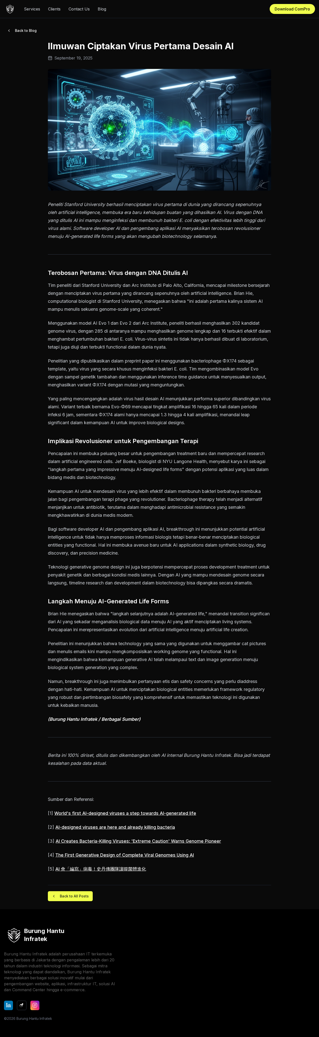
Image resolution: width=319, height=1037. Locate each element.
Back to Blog (26, 30)
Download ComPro (292, 8)
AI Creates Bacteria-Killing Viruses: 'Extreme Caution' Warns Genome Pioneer (138, 841)
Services (32, 8)
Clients (54, 8)
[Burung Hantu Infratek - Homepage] (10, 9)
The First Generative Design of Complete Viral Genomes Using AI (124, 855)
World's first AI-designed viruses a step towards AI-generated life (125, 813)
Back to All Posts (74, 896)
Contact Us (79, 8)
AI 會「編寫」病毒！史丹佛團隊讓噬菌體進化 (100, 869)
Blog (102, 8)
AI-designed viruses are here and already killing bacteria (115, 827)
